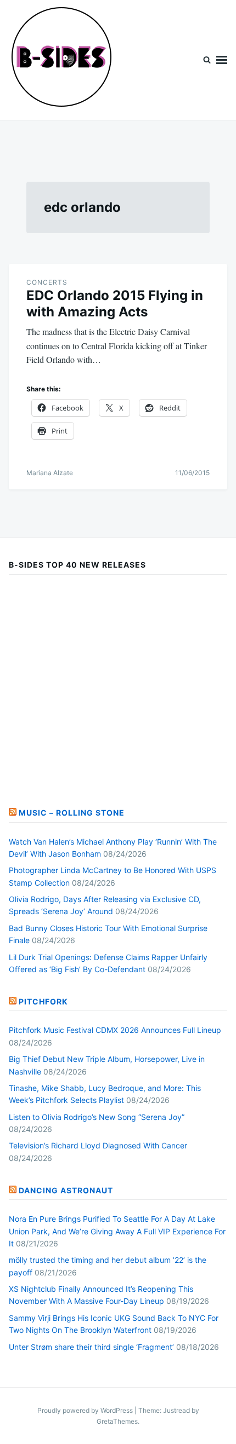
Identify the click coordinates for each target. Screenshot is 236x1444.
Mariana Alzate (49, 473)
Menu (221, 60)
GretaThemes (117, 1421)
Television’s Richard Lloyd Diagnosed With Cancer (98, 1145)
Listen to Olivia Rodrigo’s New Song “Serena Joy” (96, 1117)
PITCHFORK (43, 1001)
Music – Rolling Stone (72, 812)
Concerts (47, 282)
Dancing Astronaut (66, 1190)
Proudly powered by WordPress (85, 1410)
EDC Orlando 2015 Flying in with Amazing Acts (114, 303)
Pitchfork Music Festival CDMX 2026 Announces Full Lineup (115, 1030)
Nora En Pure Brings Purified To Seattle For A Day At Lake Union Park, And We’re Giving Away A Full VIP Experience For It (117, 1231)
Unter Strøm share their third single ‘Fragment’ (91, 1346)
